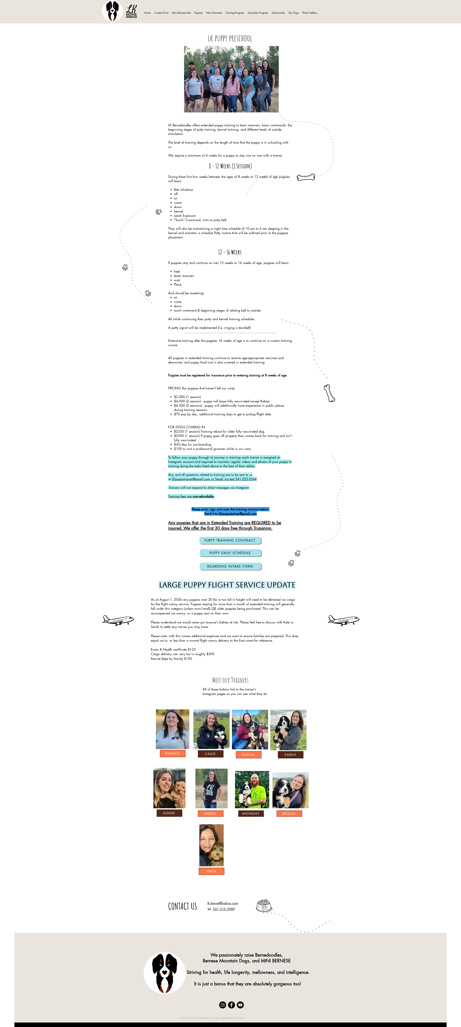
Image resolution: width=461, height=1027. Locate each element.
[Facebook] (231, 1004)
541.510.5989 (224, 909)
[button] (198, 11)
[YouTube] (240, 1004)
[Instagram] (222, 1004)
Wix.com (239, 1018)
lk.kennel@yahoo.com (222, 903)
